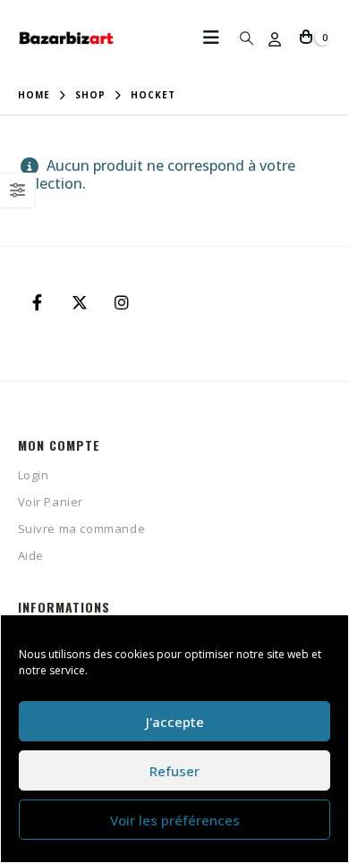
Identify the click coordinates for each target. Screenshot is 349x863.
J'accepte (175, 722)
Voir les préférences (175, 820)
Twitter (80, 302)
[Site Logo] (67, 38)
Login (33, 475)
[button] (216, 37)
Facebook (37, 302)
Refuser (174, 771)
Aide (31, 555)
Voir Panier (51, 502)
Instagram (122, 302)
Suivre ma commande (82, 528)
